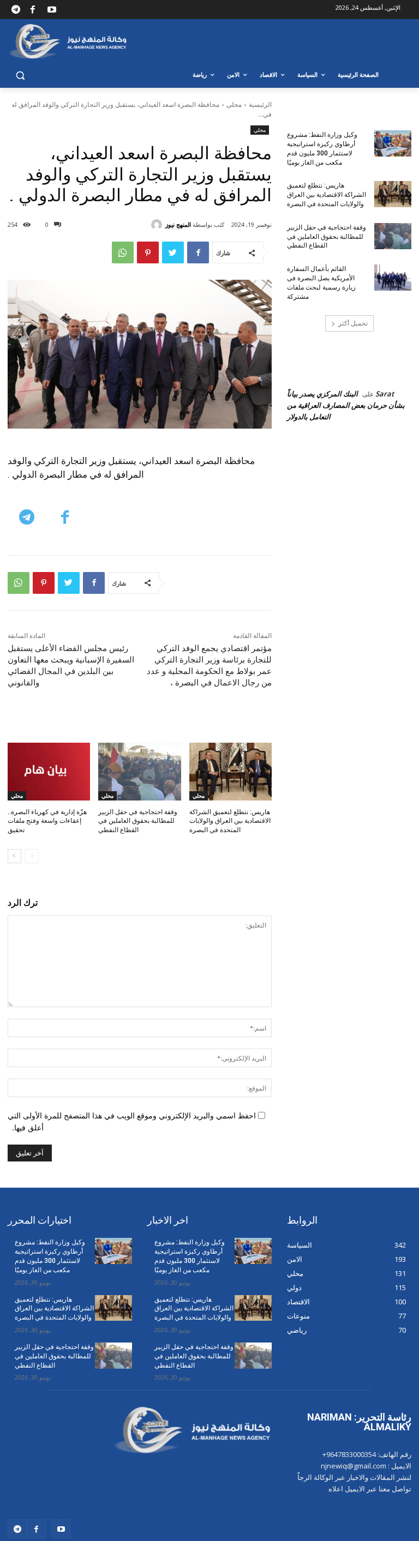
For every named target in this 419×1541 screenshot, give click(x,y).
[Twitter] (173, 252)
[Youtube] (52, 10)
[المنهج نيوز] (158, 224)
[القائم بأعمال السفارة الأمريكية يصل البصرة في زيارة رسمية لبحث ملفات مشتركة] (392, 277)
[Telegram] (16, 10)
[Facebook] (32, 10)
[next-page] (14, 856)
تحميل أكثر (353, 323)
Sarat (384, 394)
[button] (20, 75)
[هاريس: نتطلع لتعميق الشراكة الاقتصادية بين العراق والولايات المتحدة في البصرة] (230, 771)
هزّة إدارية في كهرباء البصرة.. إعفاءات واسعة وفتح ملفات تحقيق (47, 821)
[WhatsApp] (123, 252)
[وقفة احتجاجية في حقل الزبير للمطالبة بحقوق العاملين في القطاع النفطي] (139, 771)
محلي (234, 104)
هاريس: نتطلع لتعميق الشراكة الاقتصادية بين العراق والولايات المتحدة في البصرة (230, 821)
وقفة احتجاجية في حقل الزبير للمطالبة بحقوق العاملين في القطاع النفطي (137, 821)
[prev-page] (32, 856)
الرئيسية (260, 104)
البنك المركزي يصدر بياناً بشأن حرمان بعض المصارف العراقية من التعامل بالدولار (346, 405)
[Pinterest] (148, 252)
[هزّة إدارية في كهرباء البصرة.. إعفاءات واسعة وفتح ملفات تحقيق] (49, 771)
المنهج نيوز (178, 224)
